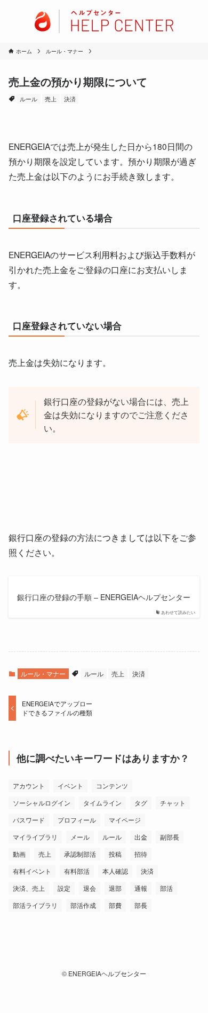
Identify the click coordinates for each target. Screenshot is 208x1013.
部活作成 (83, 905)
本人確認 (115, 870)
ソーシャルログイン (41, 802)
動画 (19, 853)
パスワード (29, 819)
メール (80, 836)
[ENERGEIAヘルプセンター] (104, 21)
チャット (173, 802)
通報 (140, 887)
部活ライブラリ (35, 905)
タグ (140, 802)
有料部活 (77, 870)
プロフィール (77, 819)
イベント (70, 785)
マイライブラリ (35, 836)
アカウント (29, 785)
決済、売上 (29, 887)
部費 (115, 905)
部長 (140, 905)
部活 (166, 887)
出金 (140, 836)
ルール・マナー (43, 673)
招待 (140, 853)
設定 (64, 887)
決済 (70, 98)
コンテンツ (112, 785)
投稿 (115, 853)
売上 (51, 98)
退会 (89, 887)
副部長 (169, 836)
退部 (115, 887)
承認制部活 (80, 853)
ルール (28, 98)
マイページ (125, 819)
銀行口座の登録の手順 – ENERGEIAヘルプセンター (103, 597)
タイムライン (102, 802)
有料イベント (32, 870)
